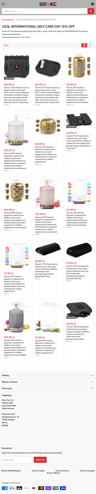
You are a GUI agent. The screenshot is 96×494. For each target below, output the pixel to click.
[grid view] (84, 45)
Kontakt (5, 425)
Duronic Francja (43, 471)
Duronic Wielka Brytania (16, 471)
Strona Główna (8, 20)
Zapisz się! (40, 459)
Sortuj (6, 45)
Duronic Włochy (53, 473)
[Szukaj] (91, 11)
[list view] (90, 45)
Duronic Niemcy (68, 471)
